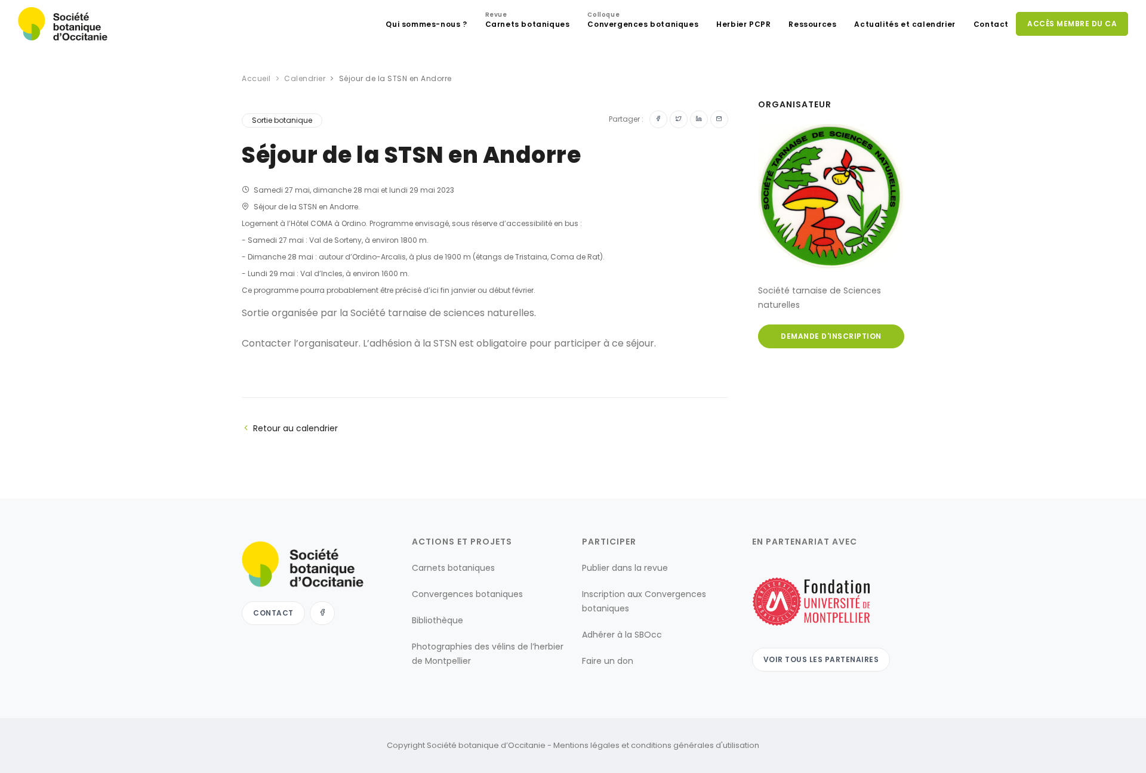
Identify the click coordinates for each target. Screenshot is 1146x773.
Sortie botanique (282, 120)
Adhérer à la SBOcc (622, 635)
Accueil (256, 78)
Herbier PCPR (743, 24)
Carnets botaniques (527, 21)
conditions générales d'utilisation (695, 745)
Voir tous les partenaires (821, 659)
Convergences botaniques (642, 21)
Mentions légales (586, 745)
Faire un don (607, 661)
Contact (991, 24)
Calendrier (304, 78)
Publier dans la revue (625, 568)
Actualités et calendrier (904, 24)
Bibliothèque (437, 620)
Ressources (812, 24)
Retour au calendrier (295, 428)
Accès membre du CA (1072, 23)
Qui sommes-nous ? (426, 24)
